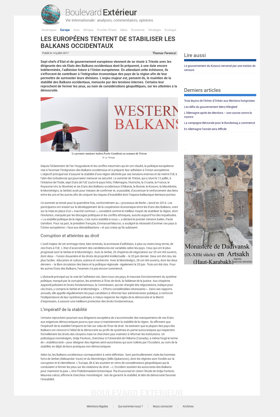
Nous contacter (163, 406)
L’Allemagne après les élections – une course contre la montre (218, 115)
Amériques (49, 30)
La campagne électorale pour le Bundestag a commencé (219, 123)
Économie (138, 30)
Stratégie (154, 30)
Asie (76, 30)
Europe (65, 30)
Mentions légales (97, 406)
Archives (188, 406)
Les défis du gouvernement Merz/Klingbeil (210, 107)
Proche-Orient (106, 30)
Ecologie (170, 30)
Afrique (88, 30)
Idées (123, 30)
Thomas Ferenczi (164, 53)
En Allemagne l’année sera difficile (205, 129)
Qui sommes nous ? (130, 406)
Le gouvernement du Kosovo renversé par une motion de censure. (219, 68)
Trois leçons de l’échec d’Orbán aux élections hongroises (219, 100)
